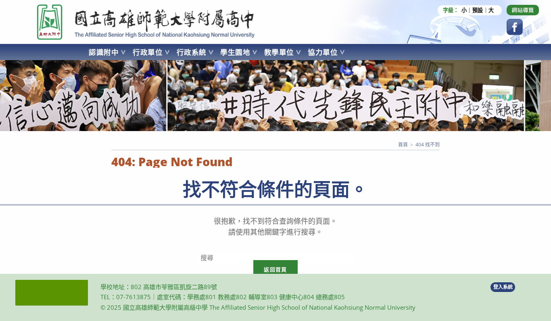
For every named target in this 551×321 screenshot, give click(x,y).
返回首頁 (275, 269)
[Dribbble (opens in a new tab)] (523, 10)
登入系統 (503, 286)
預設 (477, 10)
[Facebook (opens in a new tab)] (515, 27)
